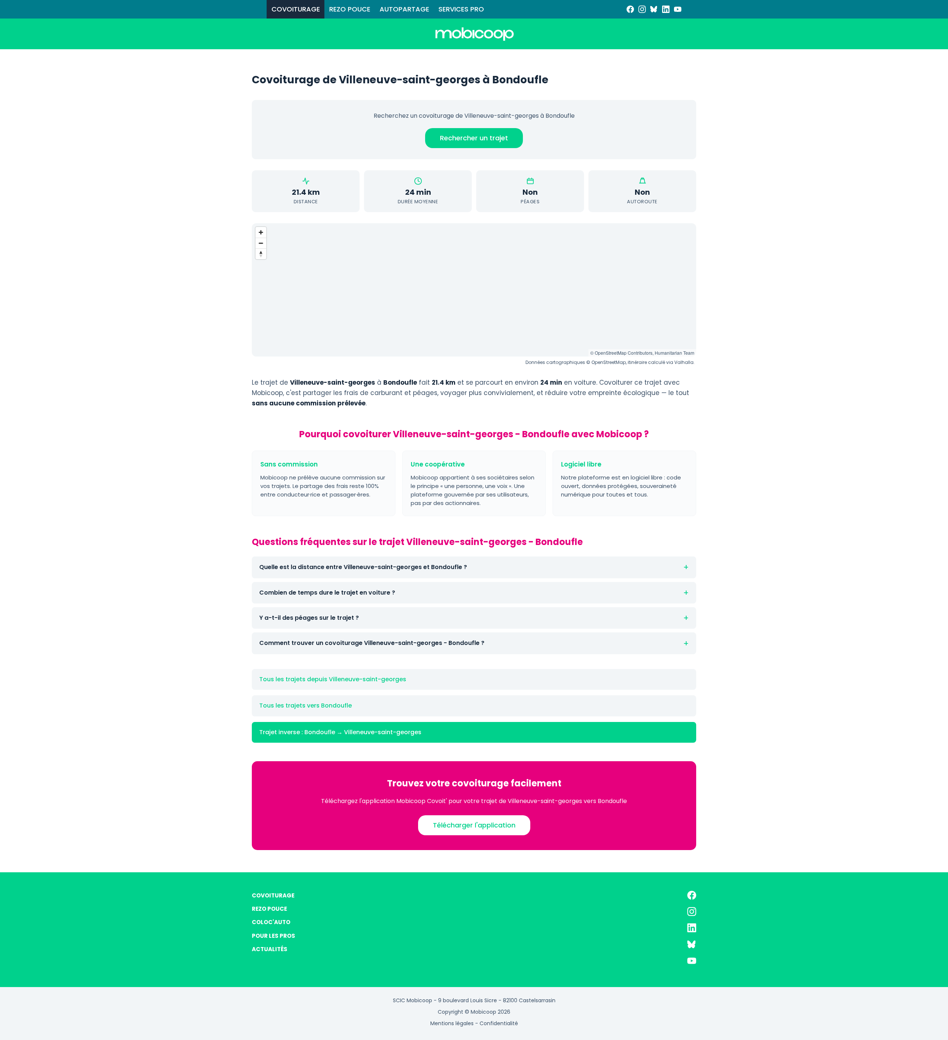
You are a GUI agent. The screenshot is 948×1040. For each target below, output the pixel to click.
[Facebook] (630, 9)
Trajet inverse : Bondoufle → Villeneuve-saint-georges (340, 732)
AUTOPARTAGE (404, 9)
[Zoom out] (261, 243)
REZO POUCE (349, 9)
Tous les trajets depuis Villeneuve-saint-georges (332, 679)
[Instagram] (642, 9)
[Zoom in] (261, 232)
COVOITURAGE (295, 9)
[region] (474, 290)
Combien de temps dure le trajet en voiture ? (327, 592)
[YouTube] (677, 9)
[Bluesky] (654, 9)
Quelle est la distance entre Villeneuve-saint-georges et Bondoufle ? (363, 567)
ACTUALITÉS (269, 949)
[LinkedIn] (666, 9)
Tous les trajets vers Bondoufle (305, 705)
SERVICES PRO (461, 9)
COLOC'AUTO (271, 922)
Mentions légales (452, 1023)
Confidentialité (499, 1023)
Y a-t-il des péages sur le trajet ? (309, 617)
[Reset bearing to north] (261, 253)
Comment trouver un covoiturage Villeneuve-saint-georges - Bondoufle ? (371, 643)
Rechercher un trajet (474, 138)
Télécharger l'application (474, 825)
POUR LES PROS (273, 936)
